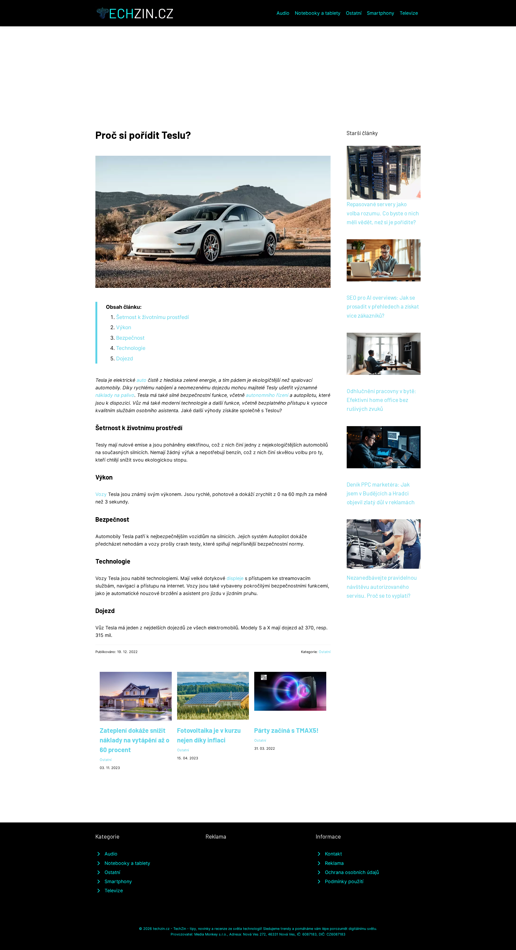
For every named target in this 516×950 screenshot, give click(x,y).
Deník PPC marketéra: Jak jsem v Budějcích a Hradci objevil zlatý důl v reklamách (381, 493)
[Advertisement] (258, 66)
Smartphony (380, 13)
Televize (409, 13)
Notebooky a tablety (318, 13)
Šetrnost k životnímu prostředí (152, 317)
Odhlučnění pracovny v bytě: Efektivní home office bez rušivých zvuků (381, 399)
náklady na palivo (114, 395)
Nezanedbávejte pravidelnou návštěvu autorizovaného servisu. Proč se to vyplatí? (382, 586)
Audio (283, 13)
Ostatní (353, 13)
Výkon (123, 327)
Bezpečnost (130, 338)
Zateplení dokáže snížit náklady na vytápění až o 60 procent (134, 739)
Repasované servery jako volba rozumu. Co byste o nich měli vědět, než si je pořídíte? (383, 213)
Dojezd (124, 358)
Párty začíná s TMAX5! (286, 730)
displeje (235, 578)
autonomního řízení (267, 395)
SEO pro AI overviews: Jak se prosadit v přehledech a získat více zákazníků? (383, 306)
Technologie (130, 348)
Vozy (101, 494)
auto (141, 380)
